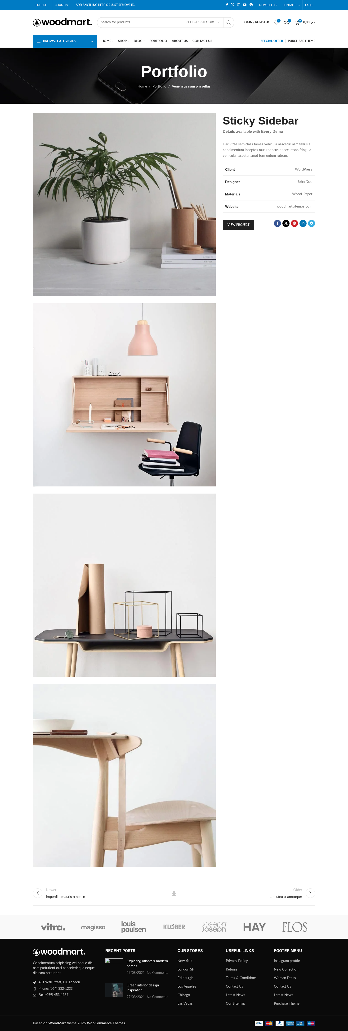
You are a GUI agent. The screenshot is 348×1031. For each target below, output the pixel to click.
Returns (232, 969)
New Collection (286, 969)
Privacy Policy (237, 961)
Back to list (174, 893)
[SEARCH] (228, 22)
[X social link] (233, 5)
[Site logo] (62, 22)
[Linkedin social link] (303, 223)
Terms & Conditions (241, 978)
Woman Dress (285, 978)
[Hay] (254, 927)
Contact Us (234, 986)
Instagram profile (287, 961)
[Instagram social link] (238, 5)
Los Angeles (187, 986)
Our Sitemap (235, 1003)
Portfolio (159, 86)
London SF (186, 969)
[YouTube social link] (244, 5)
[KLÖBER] (174, 927)
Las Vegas (185, 1003)
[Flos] (295, 927)
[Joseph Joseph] (214, 927)
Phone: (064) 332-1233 (56, 988)
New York (185, 961)
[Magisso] (93, 927)
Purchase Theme (286, 1003)
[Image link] (59, 952)
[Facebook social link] (227, 5)
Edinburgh (185, 978)
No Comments (157, 973)
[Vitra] (53, 927)
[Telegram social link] (311, 223)
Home (142, 86)
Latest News (235, 995)
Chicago (184, 995)
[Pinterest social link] (251, 5)
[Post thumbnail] (114, 966)
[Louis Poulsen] (134, 927)
